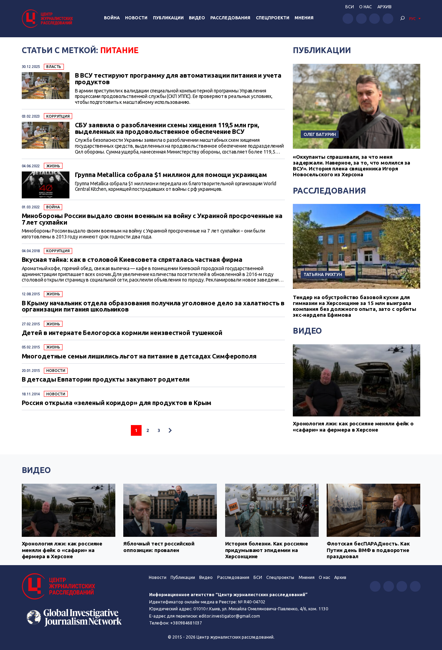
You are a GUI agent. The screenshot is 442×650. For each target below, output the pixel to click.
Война (112, 18)
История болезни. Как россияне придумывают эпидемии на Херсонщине (266, 550)
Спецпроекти (272, 18)
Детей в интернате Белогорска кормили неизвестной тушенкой (122, 332)
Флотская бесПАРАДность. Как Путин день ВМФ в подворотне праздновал (368, 550)
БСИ (349, 6)
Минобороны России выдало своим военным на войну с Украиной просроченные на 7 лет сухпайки (152, 219)
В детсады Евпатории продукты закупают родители (106, 379)
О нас (365, 6)
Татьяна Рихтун (323, 274)
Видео (197, 18)
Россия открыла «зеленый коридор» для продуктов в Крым (117, 403)
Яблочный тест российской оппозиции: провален (158, 547)
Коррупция (58, 116)
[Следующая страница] (170, 430)
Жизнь (53, 166)
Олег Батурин (320, 134)
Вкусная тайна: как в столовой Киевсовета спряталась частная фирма (132, 259)
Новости (136, 18)
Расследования (230, 18)
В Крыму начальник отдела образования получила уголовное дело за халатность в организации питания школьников (153, 306)
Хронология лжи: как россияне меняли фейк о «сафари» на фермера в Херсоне (353, 427)
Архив (384, 6)
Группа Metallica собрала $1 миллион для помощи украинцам (171, 174)
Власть (53, 67)
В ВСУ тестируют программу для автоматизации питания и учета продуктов (178, 78)
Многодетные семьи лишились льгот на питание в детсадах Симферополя (139, 356)
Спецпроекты (280, 577)
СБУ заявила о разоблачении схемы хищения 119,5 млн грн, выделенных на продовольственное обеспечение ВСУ (167, 128)
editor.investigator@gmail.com (229, 616)
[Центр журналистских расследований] (48, 18)
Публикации (168, 18)
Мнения (304, 18)
